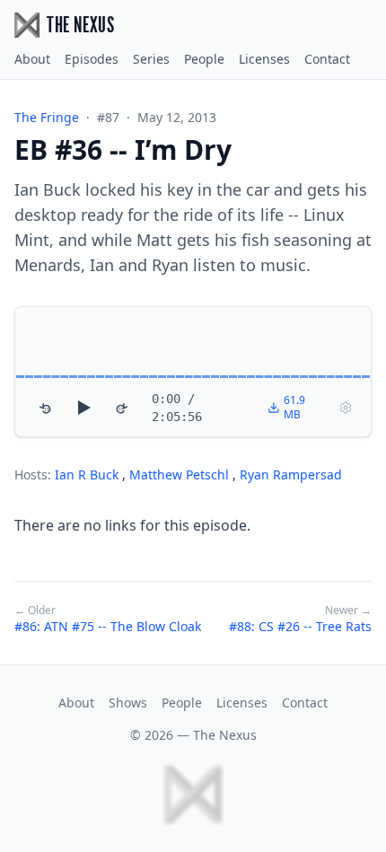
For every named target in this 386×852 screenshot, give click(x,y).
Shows (128, 702)
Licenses (264, 58)
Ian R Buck (88, 474)
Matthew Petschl (180, 474)
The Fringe (46, 117)
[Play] (83, 408)
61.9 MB (294, 407)
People (204, 58)
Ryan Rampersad (291, 474)
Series (151, 58)
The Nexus (225, 734)
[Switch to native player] (345, 407)
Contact (327, 58)
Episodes (91, 58)
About (32, 58)
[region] (193, 371)
